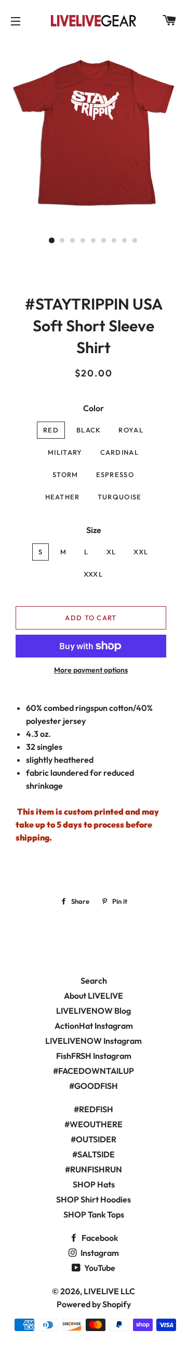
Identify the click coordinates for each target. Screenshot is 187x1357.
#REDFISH (93, 1109)
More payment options (91, 670)
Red (51, 430)
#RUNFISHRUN (93, 1169)
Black (88, 430)
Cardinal (119, 452)
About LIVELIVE (93, 995)
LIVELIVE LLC (109, 1291)
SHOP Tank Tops (93, 1214)
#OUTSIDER (93, 1139)
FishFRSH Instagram (93, 1056)
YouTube (99, 1268)
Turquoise (120, 497)
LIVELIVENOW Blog (93, 1010)
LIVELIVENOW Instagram (93, 1041)
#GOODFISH (93, 1086)
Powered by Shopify (94, 1304)
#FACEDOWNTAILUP (93, 1071)
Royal (130, 430)
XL (111, 552)
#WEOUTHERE (93, 1124)
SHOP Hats (94, 1184)
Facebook (99, 1238)
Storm (65, 474)
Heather (62, 497)
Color (93, 408)
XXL (140, 552)
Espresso (115, 474)
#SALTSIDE (93, 1154)
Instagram (99, 1253)
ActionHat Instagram (94, 1025)
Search (94, 980)
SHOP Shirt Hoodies (93, 1199)
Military (65, 452)
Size (93, 530)
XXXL (93, 574)
